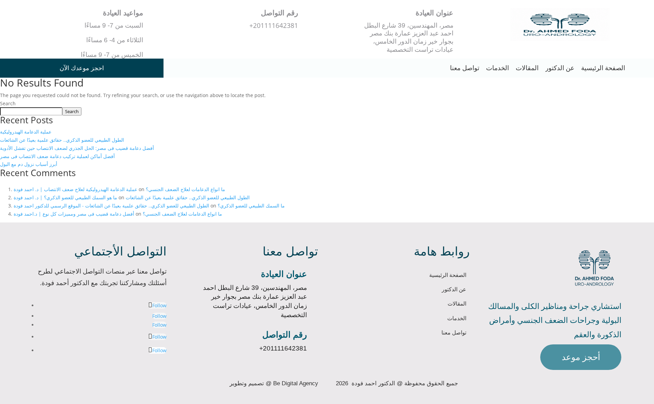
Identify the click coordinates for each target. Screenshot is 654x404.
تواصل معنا (464, 68)
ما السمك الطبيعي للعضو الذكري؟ (251, 205)
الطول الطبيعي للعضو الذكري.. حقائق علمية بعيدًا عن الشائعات (62, 140)
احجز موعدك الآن (82, 68)
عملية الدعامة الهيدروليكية (25, 131)
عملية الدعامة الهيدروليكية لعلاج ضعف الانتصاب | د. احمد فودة (75, 189)
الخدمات (497, 68)
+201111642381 (283, 348)
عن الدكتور (559, 68)
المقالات (527, 68)
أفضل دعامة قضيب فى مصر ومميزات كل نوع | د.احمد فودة (74, 214)
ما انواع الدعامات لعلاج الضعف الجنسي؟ (185, 189)
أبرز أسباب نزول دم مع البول (28, 164)
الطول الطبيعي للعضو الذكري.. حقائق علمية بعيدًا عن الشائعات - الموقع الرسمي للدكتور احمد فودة (111, 205)
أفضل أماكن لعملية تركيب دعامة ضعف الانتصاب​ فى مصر (57, 156)
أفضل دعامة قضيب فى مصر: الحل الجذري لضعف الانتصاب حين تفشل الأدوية (77, 148)
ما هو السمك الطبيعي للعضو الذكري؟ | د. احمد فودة (65, 197)
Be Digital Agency (295, 383)
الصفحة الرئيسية (603, 68)
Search (8, 103)
